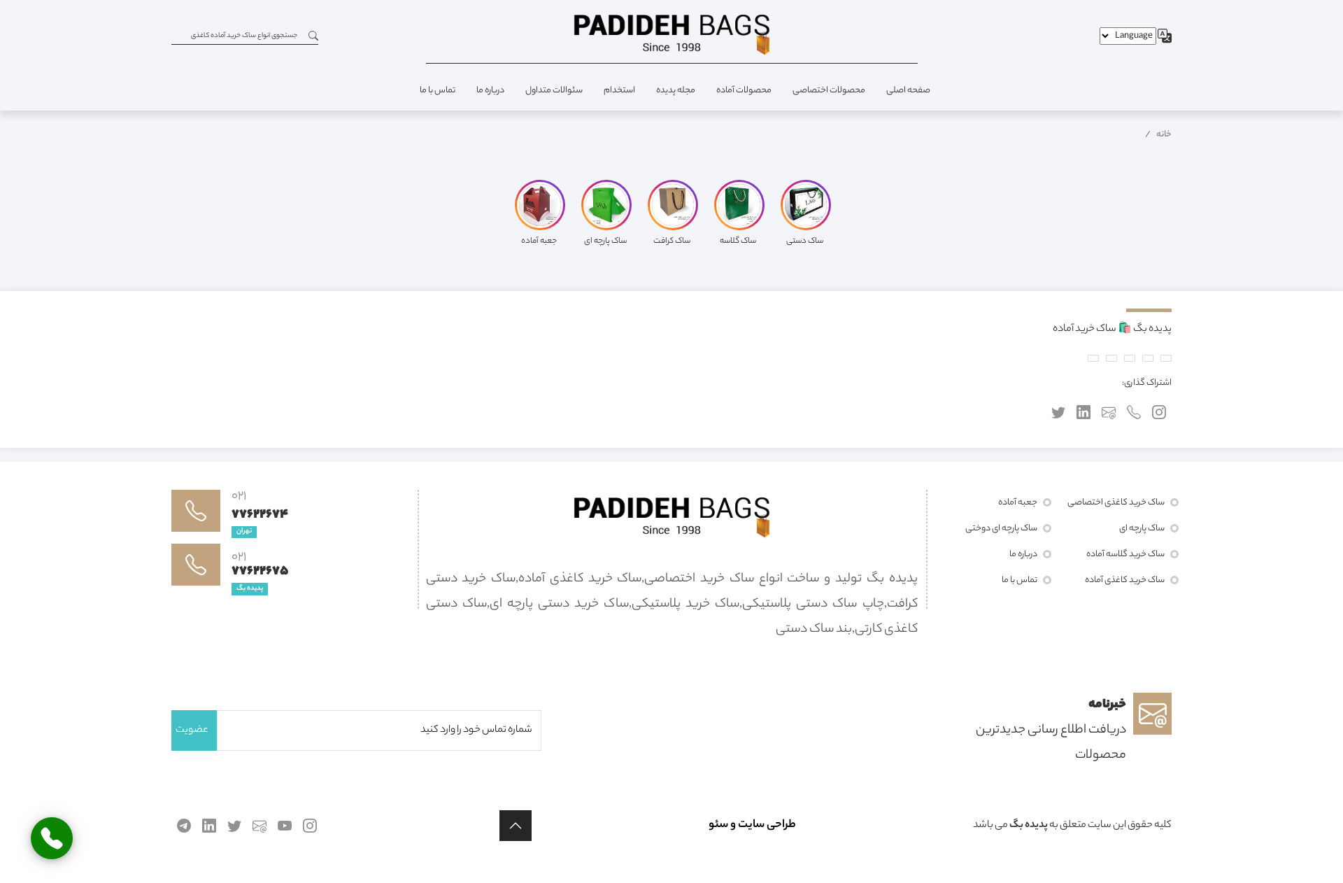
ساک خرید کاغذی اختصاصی (1116, 502)
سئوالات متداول (554, 90)
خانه (1164, 134)
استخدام (619, 90)
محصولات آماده (744, 90)
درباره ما (490, 90)
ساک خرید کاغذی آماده (1125, 580)
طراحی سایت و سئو (752, 825)
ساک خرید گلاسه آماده (1125, 554)
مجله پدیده (675, 90)
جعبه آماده (1017, 502)
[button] (515, 825)
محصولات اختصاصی (829, 90)
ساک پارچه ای (1142, 528)
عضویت (192, 730)
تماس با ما (437, 90)
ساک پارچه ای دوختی (1001, 528)
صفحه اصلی (908, 90)
